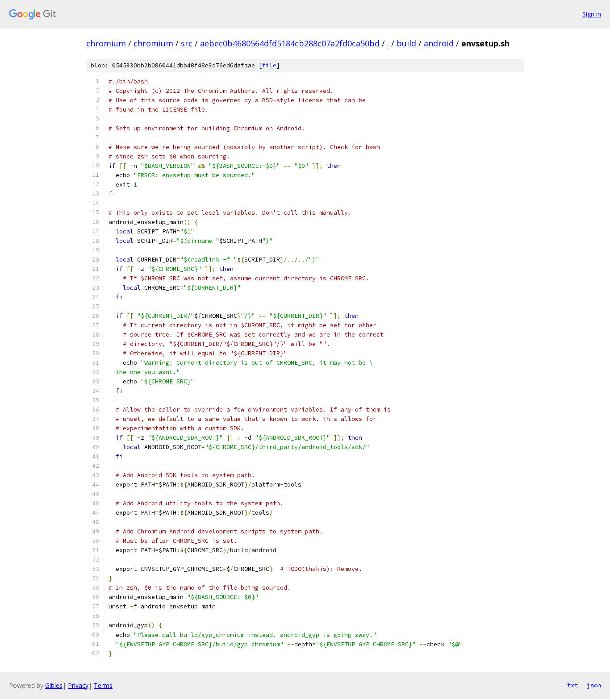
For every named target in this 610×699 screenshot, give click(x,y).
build (406, 43)
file (269, 65)
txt (572, 685)
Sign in (591, 14)
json (594, 685)
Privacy (78, 685)
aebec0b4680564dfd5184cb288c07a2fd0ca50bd (290, 43)
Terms (103, 685)
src (186, 43)
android (439, 43)
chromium (106, 43)
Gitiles (54, 685)
